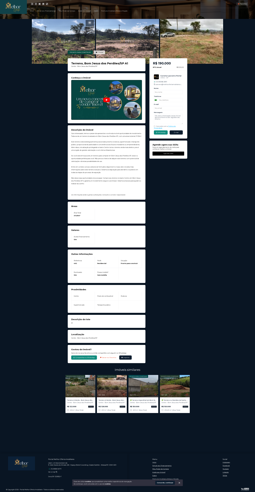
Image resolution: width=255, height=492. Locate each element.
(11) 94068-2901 (161, 82)
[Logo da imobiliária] (21, 463)
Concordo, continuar (165, 483)
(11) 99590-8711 (56, 469)
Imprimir (126, 357)
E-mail (176, 132)
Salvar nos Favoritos (109, 357)
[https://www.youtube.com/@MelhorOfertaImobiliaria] (39, 4)
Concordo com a (165, 127)
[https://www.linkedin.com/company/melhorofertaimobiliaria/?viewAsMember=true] (43, 4)
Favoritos (243, 4)
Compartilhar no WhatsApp (85, 357)
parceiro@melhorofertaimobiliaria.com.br (169, 84)
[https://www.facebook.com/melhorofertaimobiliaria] (36, 4)
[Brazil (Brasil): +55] (156, 100)
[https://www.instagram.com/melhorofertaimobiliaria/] (32, 4)
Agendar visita (168, 153)
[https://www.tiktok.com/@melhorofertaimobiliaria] (47, 4)
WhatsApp (162, 132)
